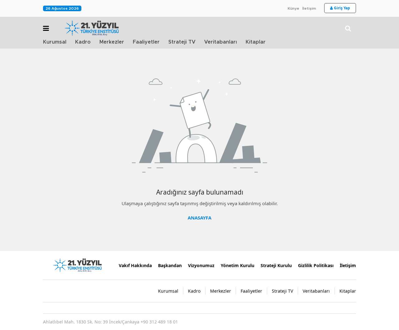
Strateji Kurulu (276, 265)
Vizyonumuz (201, 265)
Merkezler (111, 42)
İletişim (309, 8)
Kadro (83, 42)
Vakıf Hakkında (135, 265)
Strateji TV (181, 42)
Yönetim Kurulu (237, 265)
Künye (293, 8)
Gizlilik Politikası (316, 265)
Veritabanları (220, 42)
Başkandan (170, 265)
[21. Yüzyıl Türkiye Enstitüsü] (77, 264)
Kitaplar (256, 42)
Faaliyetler (146, 42)
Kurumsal (54, 42)
